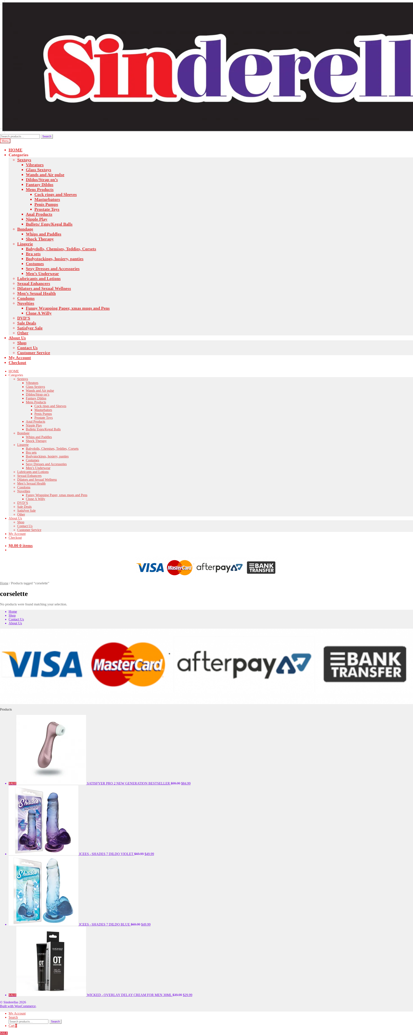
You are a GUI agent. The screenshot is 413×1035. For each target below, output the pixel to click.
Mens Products (40, 189)
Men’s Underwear (42, 273)
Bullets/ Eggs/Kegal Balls (49, 224)
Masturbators (47, 199)
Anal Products (39, 214)
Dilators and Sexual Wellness (44, 288)
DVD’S (23, 318)
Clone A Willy (39, 313)
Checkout (17, 362)
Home (4, 583)
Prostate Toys (46, 209)
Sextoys (24, 159)
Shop (21, 342)
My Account (20, 357)
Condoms (26, 298)
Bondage (25, 229)
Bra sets (33, 253)
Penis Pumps (46, 204)
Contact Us (27, 347)
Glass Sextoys (38, 169)
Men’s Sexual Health (36, 293)
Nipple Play (36, 219)
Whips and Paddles (43, 234)
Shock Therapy (40, 238)
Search (46, 136)
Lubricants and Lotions (39, 278)
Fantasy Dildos (39, 184)
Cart (13, 1025)
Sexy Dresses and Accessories (53, 268)
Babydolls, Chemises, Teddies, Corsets (61, 248)
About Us (17, 337)
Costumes (35, 263)
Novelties (25, 303)
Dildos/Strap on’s (42, 179)
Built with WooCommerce (18, 1006)
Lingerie (25, 243)
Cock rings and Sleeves (55, 194)
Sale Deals (26, 323)
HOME (15, 149)
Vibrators (35, 164)
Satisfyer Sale (30, 328)
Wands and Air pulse (45, 174)
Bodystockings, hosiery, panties (54, 258)
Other (22, 332)
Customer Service (33, 352)
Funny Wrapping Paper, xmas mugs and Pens (68, 308)
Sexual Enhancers (33, 283)
